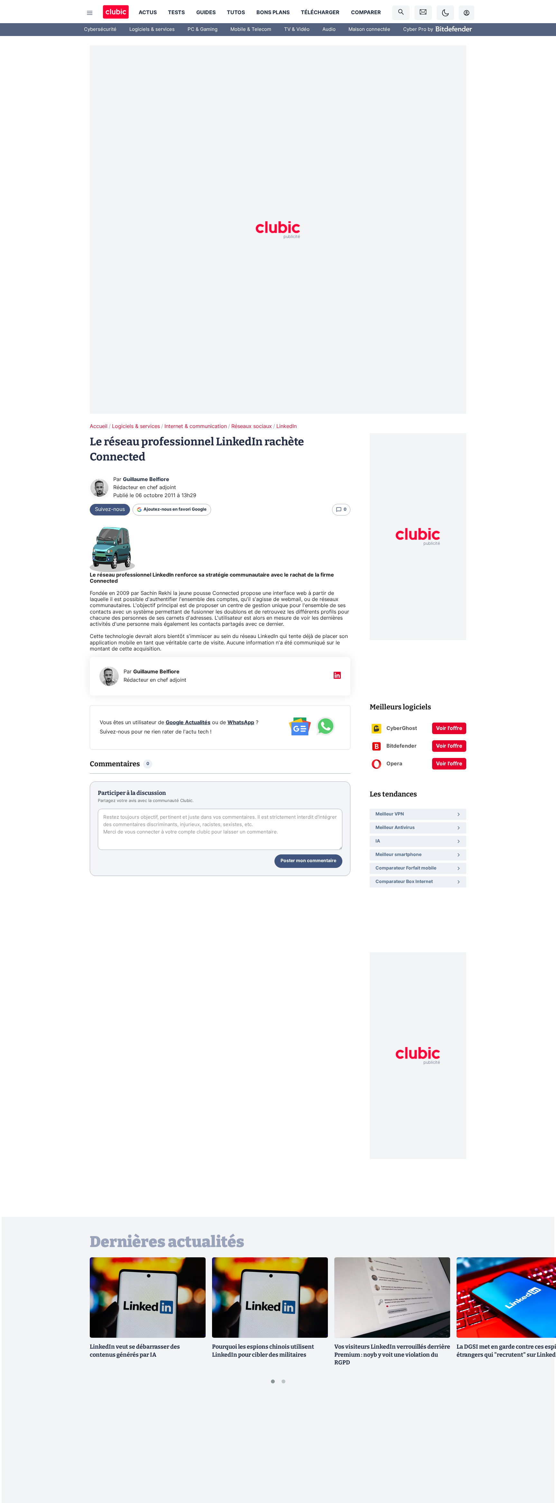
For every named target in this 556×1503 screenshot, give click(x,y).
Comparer (366, 12)
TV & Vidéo (297, 29)
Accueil (98, 426)
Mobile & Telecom (250, 29)
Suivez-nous (110, 509)
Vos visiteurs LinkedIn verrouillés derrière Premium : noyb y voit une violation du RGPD (392, 1354)
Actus (148, 12)
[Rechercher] (401, 12)
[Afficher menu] (90, 13)
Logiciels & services (152, 29)
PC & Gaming (203, 29)
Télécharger (320, 12)
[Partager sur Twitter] (540, 1469)
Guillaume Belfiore (146, 479)
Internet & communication (195, 426)
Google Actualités (188, 722)
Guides (206, 12)
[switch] (445, 12)
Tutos (236, 12)
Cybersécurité (100, 29)
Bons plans (273, 12)
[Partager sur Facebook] (540, 1447)
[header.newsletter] (423, 12)
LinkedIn (286, 426)
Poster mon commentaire (308, 861)
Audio (329, 29)
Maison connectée (369, 29)
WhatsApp (240, 722)
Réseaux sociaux (251, 426)
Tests (176, 12)
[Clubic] (116, 13)
